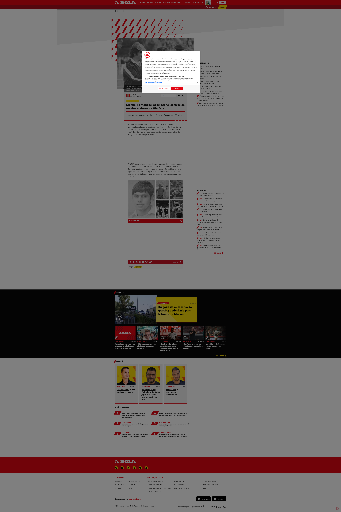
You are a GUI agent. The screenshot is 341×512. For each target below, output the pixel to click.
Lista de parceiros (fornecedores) (153, 82)
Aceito (177, 88)
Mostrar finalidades (164, 88)
